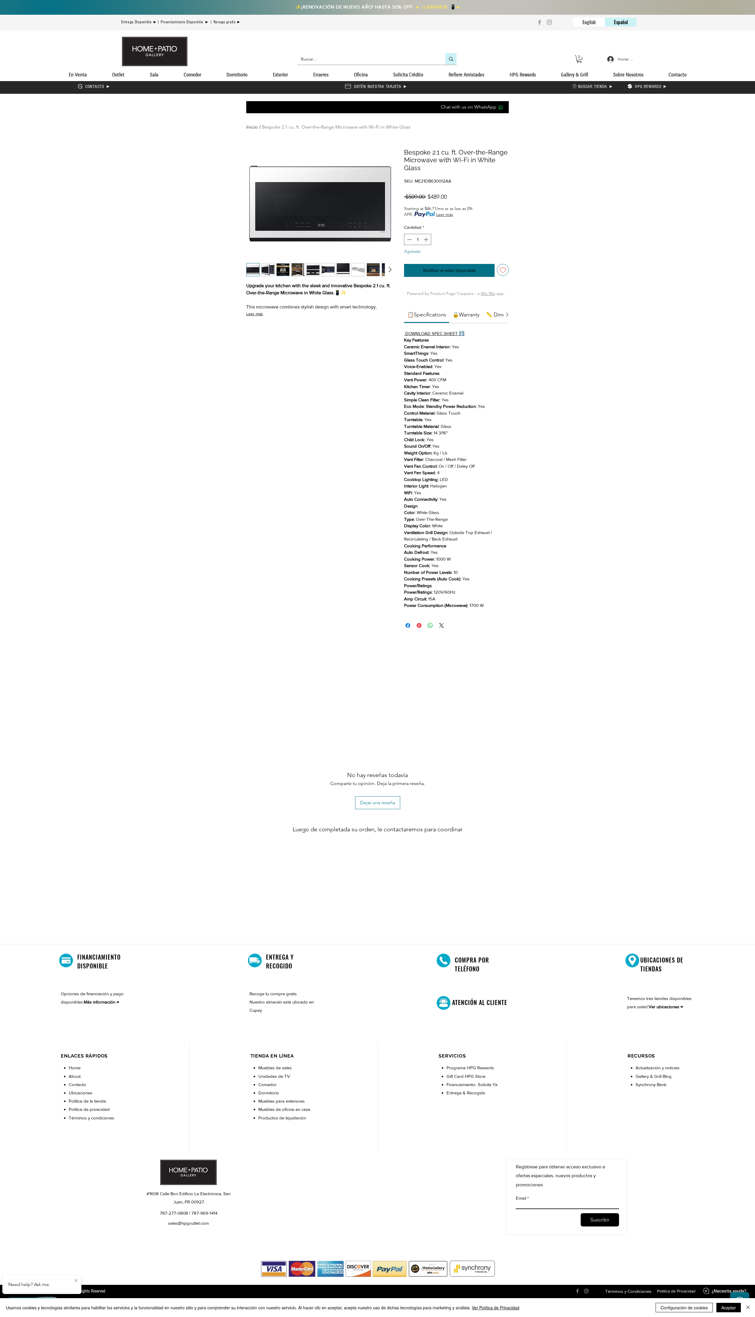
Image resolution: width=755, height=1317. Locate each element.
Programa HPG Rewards (471, 1067)
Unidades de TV (274, 1076)
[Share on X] (441, 625)
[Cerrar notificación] (76, 1280)
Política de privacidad (89, 1109)
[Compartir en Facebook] (407, 625)
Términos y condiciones (91, 1117)
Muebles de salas (275, 1067)
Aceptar (728, 1308)
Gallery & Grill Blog (654, 1076)
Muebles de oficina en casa (284, 1109)
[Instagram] (549, 22)
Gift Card (456, 1076)
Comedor (267, 1084)
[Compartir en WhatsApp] (430, 625)
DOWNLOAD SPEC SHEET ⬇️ (434, 333)
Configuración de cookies (684, 1308)
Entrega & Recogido (466, 1092)
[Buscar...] (451, 59)
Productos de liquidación (282, 1117)
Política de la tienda (87, 1100)
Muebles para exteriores (281, 1100)
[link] (426, 314)
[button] (579, 59)
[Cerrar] (747, 1307)
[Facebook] (539, 22)
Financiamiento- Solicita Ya (472, 1084)
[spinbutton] (418, 239)
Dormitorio (269, 1092)
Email (521, 1198)
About (75, 1076)
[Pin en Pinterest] (419, 625)
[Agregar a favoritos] (503, 270)
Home (75, 1067)
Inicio (252, 127)
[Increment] (427, 239)
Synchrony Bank (651, 1084)
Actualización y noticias (658, 1067)
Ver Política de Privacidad (495, 1308)
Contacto (77, 1084)
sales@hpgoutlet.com (188, 1223)
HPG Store (476, 1076)
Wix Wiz (488, 293)
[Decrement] (409, 239)
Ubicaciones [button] (80, 1092)
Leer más (254, 313)
